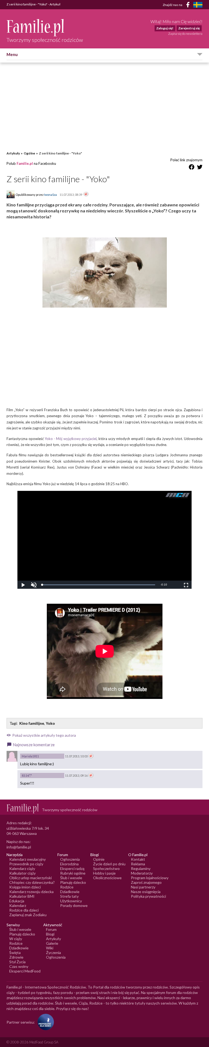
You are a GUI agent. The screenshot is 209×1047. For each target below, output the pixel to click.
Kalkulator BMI (22, 896)
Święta (15, 952)
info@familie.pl (19, 847)
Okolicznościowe (107, 877)
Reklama (138, 864)
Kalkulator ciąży (22, 873)
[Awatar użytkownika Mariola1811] (12, 756)
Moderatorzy (142, 873)
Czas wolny (18, 966)
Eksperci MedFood (25, 971)
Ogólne (29, 153)
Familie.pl (25, 163)
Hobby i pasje (104, 873)
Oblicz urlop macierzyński (30, 877)
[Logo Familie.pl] (45, 27)
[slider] (98, 584)
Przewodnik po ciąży (26, 864)
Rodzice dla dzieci (24, 910)
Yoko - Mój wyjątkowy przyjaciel (71, 438)
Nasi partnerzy (143, 887)
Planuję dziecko (73, 882)
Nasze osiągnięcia (146, 891)
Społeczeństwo (106, 868)
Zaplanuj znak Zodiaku (28, 914)
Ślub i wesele (71, 877)
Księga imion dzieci (25, 887)
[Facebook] (189, 5)
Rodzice (66, 887)
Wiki (49, 948)
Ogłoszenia (70, 859)
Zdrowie (16, 957)
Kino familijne (31, 723)
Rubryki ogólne (72, 873)
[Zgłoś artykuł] (86, 194)
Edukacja (16, 901)
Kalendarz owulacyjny (27, 859)
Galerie (52, 943)
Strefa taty (69, 896)
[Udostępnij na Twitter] (199, 168)
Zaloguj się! (164, 28)
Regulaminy (140, 868)
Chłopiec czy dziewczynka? (32, 882)
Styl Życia (17, 961)
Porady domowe (74, 905)
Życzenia (53, 952)
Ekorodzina (69, 864)
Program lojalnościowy (149, 877)
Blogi (50, 934)
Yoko (50, 723)
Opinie (98, 859)
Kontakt (138, 859)
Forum (51, 929)
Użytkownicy (71, 901)
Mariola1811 (30, 756)
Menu (12, 54)
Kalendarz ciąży (22, 868)
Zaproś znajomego (146, 882)
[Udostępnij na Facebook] (191, 168)
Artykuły (13, 153)
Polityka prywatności (148, 896)
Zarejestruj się (189, 28)
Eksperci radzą (72, 868)
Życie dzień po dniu (109, 864)
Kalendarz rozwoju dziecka (31, 891)
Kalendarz (17, 905)
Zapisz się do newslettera (185, 34)
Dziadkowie (69, 891)
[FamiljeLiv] (197, 5)
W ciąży (15, 938)
